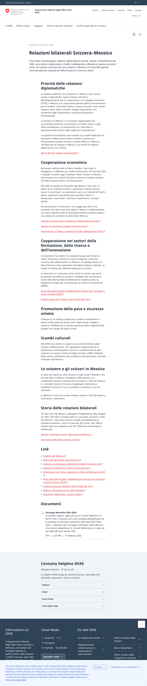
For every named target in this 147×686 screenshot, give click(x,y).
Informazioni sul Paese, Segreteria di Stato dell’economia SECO (72, 231)
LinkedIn (63, 647)
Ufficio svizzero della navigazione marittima (125, 656)
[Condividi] (140, 34)
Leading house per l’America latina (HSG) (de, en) (65, 299)
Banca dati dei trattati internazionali (59, 153)
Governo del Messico (53, 456)
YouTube (49, 647)
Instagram (50, 642)
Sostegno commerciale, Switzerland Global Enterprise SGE (69, 221)
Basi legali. (21, 680)
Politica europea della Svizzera (124, 639)
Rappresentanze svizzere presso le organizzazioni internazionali (86, 649)
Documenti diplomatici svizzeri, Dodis (59, 439)
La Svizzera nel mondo (89, 637)
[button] (9, 25)
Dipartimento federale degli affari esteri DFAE (53, 11)
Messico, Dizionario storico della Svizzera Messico (65, 434)
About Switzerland (123, 647)
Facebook (49, 637)
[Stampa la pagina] (134, 34)
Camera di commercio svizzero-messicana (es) (63, 226)
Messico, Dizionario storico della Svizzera (63, 490)
